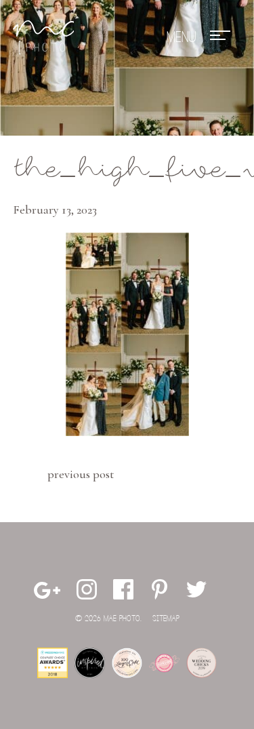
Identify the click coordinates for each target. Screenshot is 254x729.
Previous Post (80, 474)
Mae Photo (43, 37)
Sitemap (165, 618)
